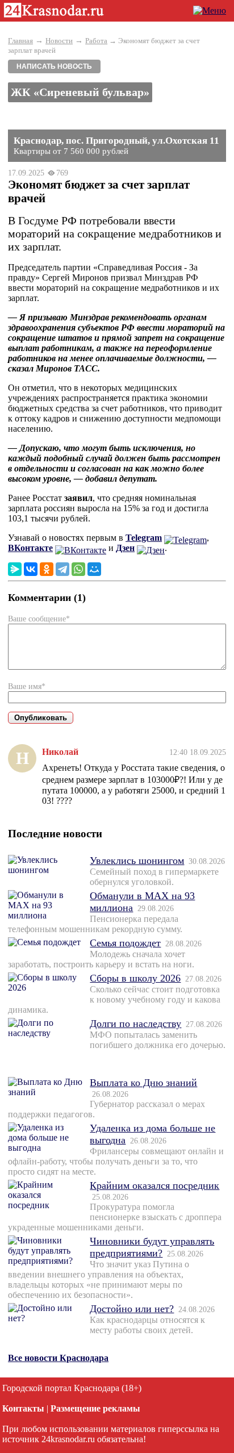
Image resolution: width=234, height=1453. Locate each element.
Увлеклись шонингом (137, 860)
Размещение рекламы (95, 1408)
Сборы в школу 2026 (135, 978)
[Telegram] (62, 569)
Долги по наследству (135, 1023)
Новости (59, 40)
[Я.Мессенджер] (15, 569)
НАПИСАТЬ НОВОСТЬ (54, 66)
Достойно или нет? (132, 1308)
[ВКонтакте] (30, 569)
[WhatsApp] (78, 569)
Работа (96, 40)
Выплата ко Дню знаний (143, 1082)
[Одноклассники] (46, 569)
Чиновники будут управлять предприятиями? (152, 1247)
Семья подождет (125, 943)
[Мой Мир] (94, 569)
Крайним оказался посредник (154, 1185)
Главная (20, 40)
